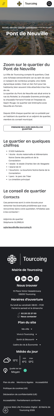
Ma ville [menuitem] (25, 329)
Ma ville (13, 27)
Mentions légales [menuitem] (25, 382)
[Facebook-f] (17, 278)
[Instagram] (36, 278)
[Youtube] (30, 278)
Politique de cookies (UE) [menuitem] (15, 388)
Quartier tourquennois (27, 27)
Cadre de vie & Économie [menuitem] (25, 344)
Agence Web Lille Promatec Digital (20, 407)
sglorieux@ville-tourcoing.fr (17, 227)
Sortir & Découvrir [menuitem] (25, 339)
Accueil (5, 27)
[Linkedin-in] (23, 278)
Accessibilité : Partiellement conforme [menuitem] (21, 400)
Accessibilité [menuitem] (41, 382)
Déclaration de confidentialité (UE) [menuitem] (20, 394)
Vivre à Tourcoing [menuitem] (25, 334)
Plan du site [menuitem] (9, 382)
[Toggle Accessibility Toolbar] (5, 410)
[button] (49, 3)
